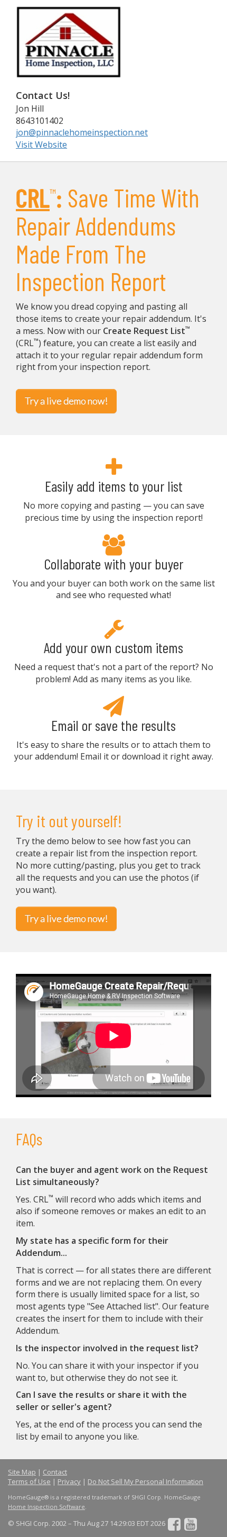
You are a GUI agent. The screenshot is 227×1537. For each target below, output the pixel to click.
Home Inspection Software (46, 1507)
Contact (55, 1472)
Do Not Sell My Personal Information (145, 1481)
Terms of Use (29, 1481)
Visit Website (41, 144)
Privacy (69, 1481)
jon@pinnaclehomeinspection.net (82, 132)
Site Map (22, 1472)
